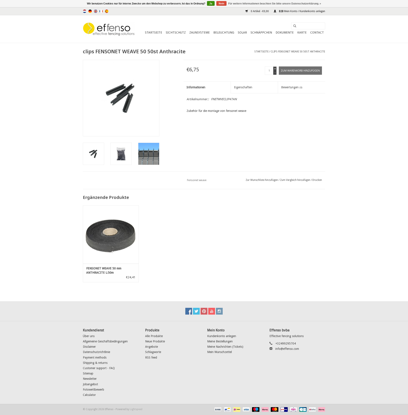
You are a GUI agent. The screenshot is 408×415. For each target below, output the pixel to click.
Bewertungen (291, 87)
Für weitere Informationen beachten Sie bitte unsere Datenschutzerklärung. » (274, 3)
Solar (242, 32)
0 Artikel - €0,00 (259, 11)
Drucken (317, 180)
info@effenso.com (287, 348)
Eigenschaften (243, 87)
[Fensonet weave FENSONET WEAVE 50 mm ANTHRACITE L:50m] (111, 234)
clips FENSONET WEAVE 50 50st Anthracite (298, 51)
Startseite (153, 32)
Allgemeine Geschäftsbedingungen (105, 341)
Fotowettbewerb (93, 389)
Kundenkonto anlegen (221, 336)
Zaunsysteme (199, 32)
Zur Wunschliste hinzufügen (262, 180)
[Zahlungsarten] (217, 409)
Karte (302, 32)
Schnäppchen (261, 32)
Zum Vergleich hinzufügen (295, 180)
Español (106, 11)
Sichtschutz (176, 32)
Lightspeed (136, 409)
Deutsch (90, 11)
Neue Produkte (155, 341)
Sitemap (88, 373)
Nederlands (84, 11)
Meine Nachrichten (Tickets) (225, 346)
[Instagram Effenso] (219, 311)
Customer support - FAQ (99, 368)
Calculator (89, 395)
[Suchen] (293, 26)
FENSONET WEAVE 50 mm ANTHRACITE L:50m (103, 270)
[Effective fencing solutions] (109, 29)
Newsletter (90, 378)
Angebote (151, 346)
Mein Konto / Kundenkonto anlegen (301, 11)
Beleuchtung (223, 32)
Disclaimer (89, 346)
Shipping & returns (95, 362)
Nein (221, 3)
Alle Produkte (154, 336)
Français (101, 11)
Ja (210, 3)
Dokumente (285, 32)
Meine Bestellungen (220, 341)
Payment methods (94, 357)
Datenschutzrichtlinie (96, 352)
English (95, 11)
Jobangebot (90, 384)
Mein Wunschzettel (219, 352)
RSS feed (151, 357)
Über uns (89, 336)
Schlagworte (153, 352)
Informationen (196, 87)
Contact (317, 32)
